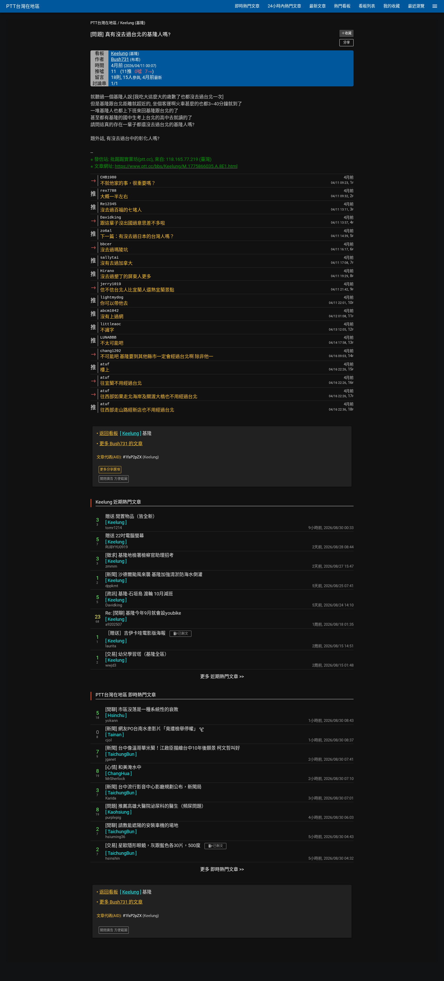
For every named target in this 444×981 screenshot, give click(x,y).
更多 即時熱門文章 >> (222, 869)
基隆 (124, 433)
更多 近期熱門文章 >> (222, 676)
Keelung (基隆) (132, 23)
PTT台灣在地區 (103, 23)
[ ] (116, 522)
